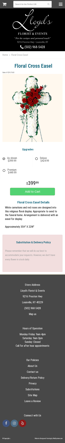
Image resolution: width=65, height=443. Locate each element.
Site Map (32, 395)
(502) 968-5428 (34, 47)
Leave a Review (32, 401)
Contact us (32, 371)
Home (5, 55)
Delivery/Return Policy (32, 377)
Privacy (32, 383)
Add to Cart (32, 191)
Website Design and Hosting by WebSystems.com (48, 438)
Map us (32, 314)
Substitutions (33, 389)
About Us (32, 366)
